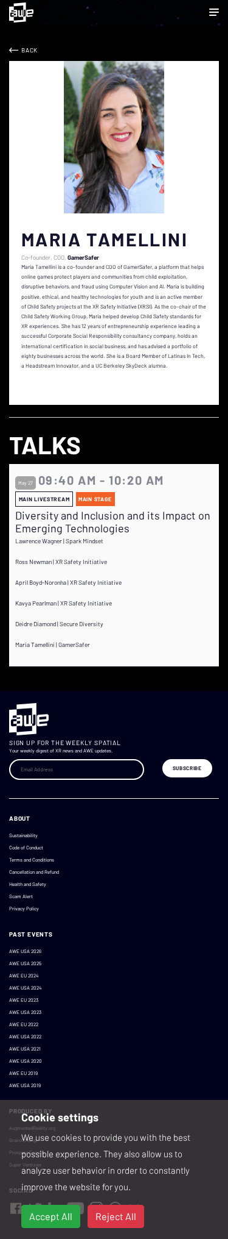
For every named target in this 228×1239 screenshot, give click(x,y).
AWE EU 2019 (23, 1073)
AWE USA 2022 (25, 1037)
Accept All (50, 1216)
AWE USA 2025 (25, 963)
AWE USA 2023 (25, 1012)
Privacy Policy (24, 908)
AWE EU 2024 (23, 976)
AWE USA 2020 (25, 1061)
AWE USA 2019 (25, 1085)
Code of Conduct (26, 847)
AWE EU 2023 (23, 1000)
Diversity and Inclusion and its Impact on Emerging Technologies (112, 522)
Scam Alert (21, 896)
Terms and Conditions (31, 860)
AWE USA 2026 (25, 951)
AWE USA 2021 (25, 1049)
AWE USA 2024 (25, 988)
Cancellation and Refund (34, 872)
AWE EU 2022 (23, 1024)
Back (29, 50)
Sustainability (23, 835)
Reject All (115, 1216)
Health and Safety (27, 884)
